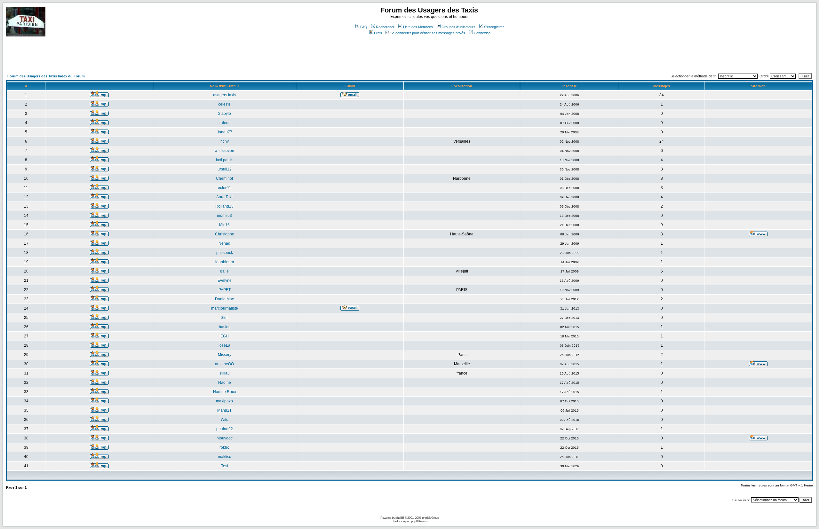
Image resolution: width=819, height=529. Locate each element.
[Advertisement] (122, 57)
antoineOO (224, 364)
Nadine (224, 382)
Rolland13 (224, 206)
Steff (224, 317)
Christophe (224, 234)
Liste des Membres (418, 27)
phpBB (399, 517)
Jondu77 (224, 132)
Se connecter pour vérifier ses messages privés (427, 33)
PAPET (225, 290)
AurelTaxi (224, 197)
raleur (224, 123)
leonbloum (224, 262)
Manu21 (224, 410)
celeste (224, 104)
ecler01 (224, 188)
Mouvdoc (225, 438)
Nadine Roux (224, 392)
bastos (224, 327)
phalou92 (224, 429)
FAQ (363, 27)
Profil (378, 33)
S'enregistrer (494, 27)
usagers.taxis (224, 95)
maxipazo (224, 401)
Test (224, 466)
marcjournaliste (224, 308)
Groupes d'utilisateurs (458, 27)
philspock (224, 252)
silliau (224, 373)
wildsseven (224, 150)
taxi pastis (224, 160)
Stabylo (224, 113)
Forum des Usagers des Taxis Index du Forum (46, 76)
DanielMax (224, 299)
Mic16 (224, 225)
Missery (224, 354)
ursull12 (225, 169)
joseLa (224, 345)
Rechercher (385, 27)
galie (224, 271)
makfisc (224, 456)
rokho (224, 447)
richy (224, 141)
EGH (224, 336)
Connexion (482, 33)
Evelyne (225, 280)
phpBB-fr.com (419, 521)
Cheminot (224, 178)
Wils (224, 419)
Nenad (224, 243)
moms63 (224, 215)
